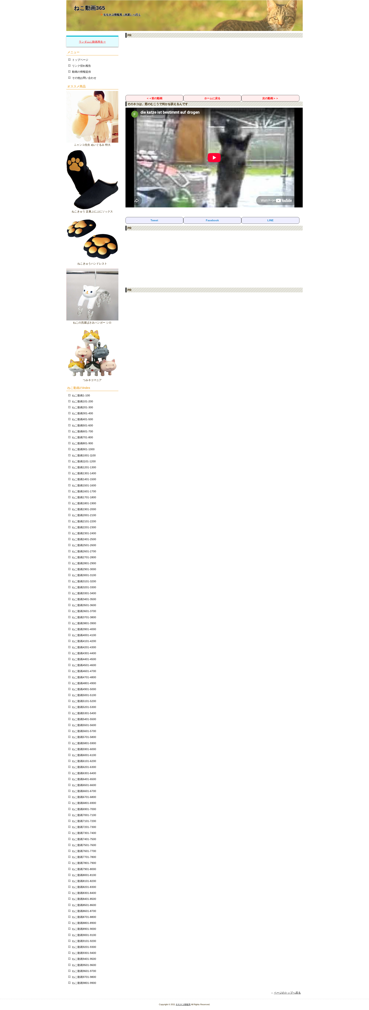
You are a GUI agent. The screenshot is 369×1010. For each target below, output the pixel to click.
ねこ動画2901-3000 (84, 569)
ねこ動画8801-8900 (84, 922)
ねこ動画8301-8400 (84, 892)
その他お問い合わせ (84, 77)
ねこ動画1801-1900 (84, 503)
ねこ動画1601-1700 (84, 491)
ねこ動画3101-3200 (84, 581)
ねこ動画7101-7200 (84, 821)
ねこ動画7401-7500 (84, 839)
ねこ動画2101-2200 (84, 521)
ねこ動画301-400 (82, 413)
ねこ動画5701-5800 (84, 737)
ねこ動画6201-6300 (84, 767)
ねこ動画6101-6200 (84, 761)
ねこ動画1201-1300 (84, 467)
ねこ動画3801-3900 (84, 623)
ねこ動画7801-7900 (84, 862)
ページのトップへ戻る (287, 992)
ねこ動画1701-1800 (84, 497)
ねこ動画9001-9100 (84, 935)
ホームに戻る (212, 98)
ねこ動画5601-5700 (84, 731)
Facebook (212, 220)
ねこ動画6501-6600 (84, 785)
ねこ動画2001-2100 (84, 515)
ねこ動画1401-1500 (84, 479)
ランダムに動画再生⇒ (92, 41)
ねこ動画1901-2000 (84, 509)
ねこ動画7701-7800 (84, 857)
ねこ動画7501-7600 (84, 845)
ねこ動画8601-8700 (84, 911)
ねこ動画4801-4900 (84, 683)
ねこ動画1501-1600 (84, 485)
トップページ (80, 59)
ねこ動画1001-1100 (84, 455)
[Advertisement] (214, 66)
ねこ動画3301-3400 (84, 593)
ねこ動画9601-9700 (84, 971)
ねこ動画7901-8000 (84, 869)
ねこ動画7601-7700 (84, 851)
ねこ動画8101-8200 (84, 881)
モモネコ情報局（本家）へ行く (122, 14)
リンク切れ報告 (81, 65)
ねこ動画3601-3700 (84, 611)
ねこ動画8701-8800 (84, 916)
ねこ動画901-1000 (83, 449)
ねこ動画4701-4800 (84, 677)
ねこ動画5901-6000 (84, 749)
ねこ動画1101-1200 (84, 461)
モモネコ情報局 (183, 1004)
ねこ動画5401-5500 (84, 719)
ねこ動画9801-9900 (84, 982)
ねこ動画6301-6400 (84, 773)
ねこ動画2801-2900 (84, 563)
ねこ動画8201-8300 (84, 887)
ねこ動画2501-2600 (84, 545)
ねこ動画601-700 (82, 431)
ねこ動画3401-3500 (84, 599)
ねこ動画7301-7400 (84, 832)
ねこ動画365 (89, 8)
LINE (270, 220)
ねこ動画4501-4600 (84, 665)
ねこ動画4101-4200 (84, 641)
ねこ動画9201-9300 (84, 946)
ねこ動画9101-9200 (84, 941)
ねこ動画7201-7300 (84, 827)
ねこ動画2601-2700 (84, 551)
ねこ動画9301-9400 (84, 952)
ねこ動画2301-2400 (84, 533)
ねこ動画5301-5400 (84, 713)
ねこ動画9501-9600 (84, 965)
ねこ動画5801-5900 (84, 743)
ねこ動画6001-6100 (84, 755)
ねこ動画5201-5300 (84, 707)
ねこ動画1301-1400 (84, 473)
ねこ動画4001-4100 (84, 635)
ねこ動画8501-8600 (84, 905)
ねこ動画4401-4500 (84, 659)
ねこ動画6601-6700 (84, 791)
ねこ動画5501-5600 (84, 725)
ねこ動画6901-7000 (84, 809)
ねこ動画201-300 (82, 407)
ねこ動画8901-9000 (84, 928)
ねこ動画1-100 (81, 395)
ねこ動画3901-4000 (84, 629)
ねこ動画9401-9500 (84, 958)
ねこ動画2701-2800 (84, 557)
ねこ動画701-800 (82, 437)
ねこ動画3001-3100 (84, 575)
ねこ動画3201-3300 (84, 587)
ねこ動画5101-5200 (84, 701)
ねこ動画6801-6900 (84, 803)
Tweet (154, 220)
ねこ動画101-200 (82, 401)
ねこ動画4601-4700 (84, 671)
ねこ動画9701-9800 (84, 976)
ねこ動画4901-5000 (84, 689)
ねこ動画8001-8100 (84, 875)
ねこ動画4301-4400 (84, 653)
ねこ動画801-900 (82, 443)
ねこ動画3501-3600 (84, 605)
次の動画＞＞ (270, 98)
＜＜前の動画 (154, 98)
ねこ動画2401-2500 (84, 539)
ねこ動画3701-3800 (84, 617)
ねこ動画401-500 (82, 419)
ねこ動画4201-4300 (84, 647)
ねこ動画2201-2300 (84, 527)
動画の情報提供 (81, 71)
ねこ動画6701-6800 (84, 797)
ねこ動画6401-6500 (84, 779)
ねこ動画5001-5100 (84, 695)
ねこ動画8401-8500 (84, 898)
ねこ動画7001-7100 (84, 815)
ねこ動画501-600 (82, 425)
